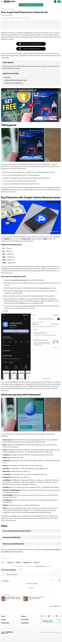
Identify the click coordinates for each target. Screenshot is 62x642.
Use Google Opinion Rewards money (15, 80)
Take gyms (7, 77)
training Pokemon (45, 288)
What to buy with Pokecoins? (13, 83)
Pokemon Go (29, 33)
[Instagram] (45, 616)
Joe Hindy (5, 18)
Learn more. (44, 7)
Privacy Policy (5, 623)
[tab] (5, 580)
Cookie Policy (25, 623)
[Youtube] (49, 616)
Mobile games (10, 9)
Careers (3, 619)
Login (59, 1)
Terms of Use (24, 619)
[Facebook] (41, 616)
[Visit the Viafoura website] (57, 606)
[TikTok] (60, 616)
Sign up (58, 569)
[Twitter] (52, 616)
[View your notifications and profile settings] (59, 580)
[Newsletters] (56, 616)
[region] (31, 588)
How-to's (3, 556)
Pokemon (3, 558)
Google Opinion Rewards (19, 280)
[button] (31, 1)
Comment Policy (40, 566)
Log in (54, 569)
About (3, 616)
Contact (23, 616)
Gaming (3, 9)
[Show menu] (1, 1)
